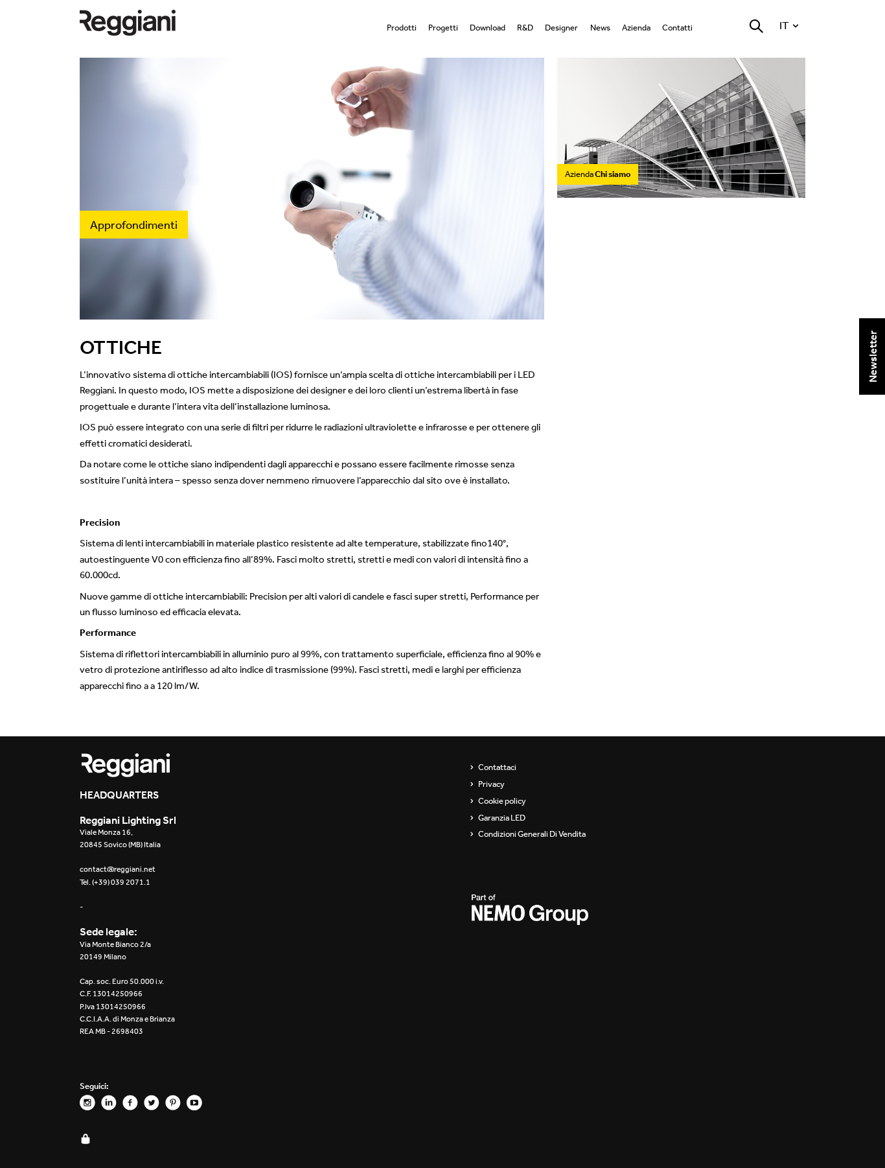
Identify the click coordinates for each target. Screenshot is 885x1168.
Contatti (677, 27)
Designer (561, 27)
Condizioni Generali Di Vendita (532, 834)
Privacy (491, 784)
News (600, 27)
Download (487, 27)
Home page (138, 22)
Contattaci (497, 767)
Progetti (443, 27)
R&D (525, 27)
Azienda (636, 27)
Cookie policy (502, 801)
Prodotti (402, 27)
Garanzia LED (501, 818)
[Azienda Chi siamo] (681, 190)
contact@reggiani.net (117, 869)
